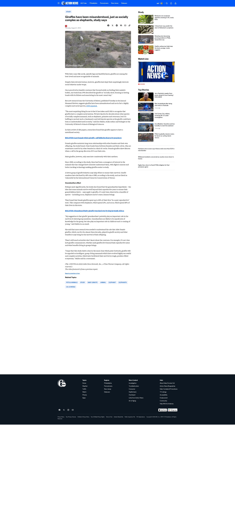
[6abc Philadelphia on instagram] (68, 410)
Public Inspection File (130, 416)
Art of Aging (132, 401)
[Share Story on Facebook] (108, 25)
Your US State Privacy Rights (98, 416)
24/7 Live (83, 3)
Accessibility (163, 395)
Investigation (133, 383)
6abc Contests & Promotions (168, 389)
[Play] (156, 72)
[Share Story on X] (112, 25)
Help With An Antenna (166, 403)
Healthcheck (132, 392)
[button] (58, 3)
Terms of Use (109, 416)
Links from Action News (136, 398)
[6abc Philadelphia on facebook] (59, 410)
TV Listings (163, 392)
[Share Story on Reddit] (116, 25)
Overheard (132, 395)
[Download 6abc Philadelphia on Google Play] (172, 410)
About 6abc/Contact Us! (167, 383)
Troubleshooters (134, 386)
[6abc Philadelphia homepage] (70, 3)
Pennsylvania (104, 3)
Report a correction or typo (72, 273)
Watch (84, 392)
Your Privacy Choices (71, 416)
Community (163, 401)
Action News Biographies (167, 386)
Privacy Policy (61, 416)
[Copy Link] (129, 25)
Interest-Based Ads (118, 416)
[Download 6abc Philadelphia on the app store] (162, 410)
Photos (84, 395)
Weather (85, 386)
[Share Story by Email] (125, 25)
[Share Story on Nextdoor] (121, 25)
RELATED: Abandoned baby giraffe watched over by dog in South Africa (94, 210)
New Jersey (114, 3)
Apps (84, 398)
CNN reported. (91, 106)
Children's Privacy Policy (83, 416)
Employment (164, 398)
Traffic (84, 389)
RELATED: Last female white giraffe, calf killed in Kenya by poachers (93, 138)
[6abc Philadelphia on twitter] (64, 410)
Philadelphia (93, 3)
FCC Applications (141, 416)
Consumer (132, 389)
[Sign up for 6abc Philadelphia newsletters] (73, 410)
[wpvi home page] (62, 383)
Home (84, 383)
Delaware (124, 3)
